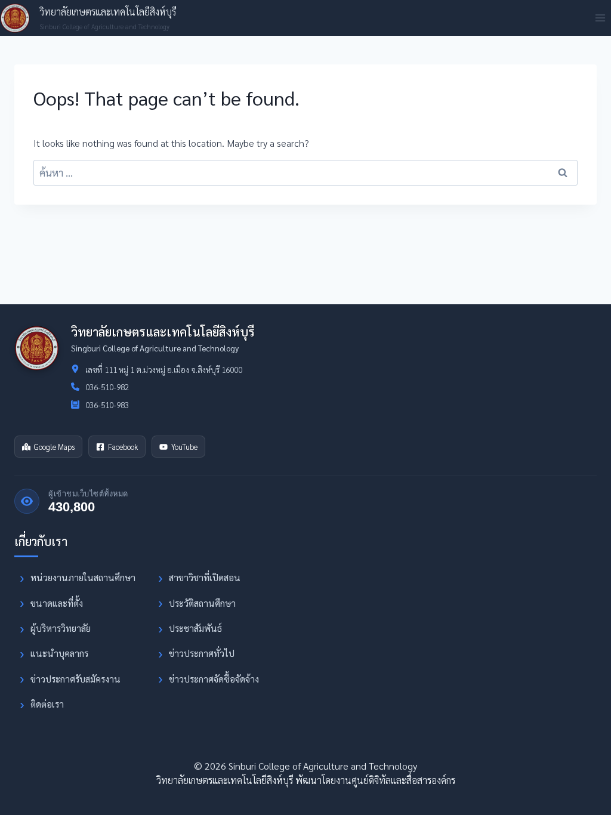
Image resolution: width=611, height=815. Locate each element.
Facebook (123, 447)
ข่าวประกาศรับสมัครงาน (75, 679)
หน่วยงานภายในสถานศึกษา (82, 578)
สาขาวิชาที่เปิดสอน (204, 578)
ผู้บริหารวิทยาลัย (60, 628)
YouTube (184, 447)
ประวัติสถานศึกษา (202, 603)
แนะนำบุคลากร (59, 653)
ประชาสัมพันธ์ (195, 628)
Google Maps (54, 447)
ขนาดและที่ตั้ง (56, 603)
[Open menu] (600, 17)
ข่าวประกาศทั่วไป (201, 653)
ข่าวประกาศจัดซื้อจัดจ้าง (214, 679)
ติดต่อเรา (47, 704)
